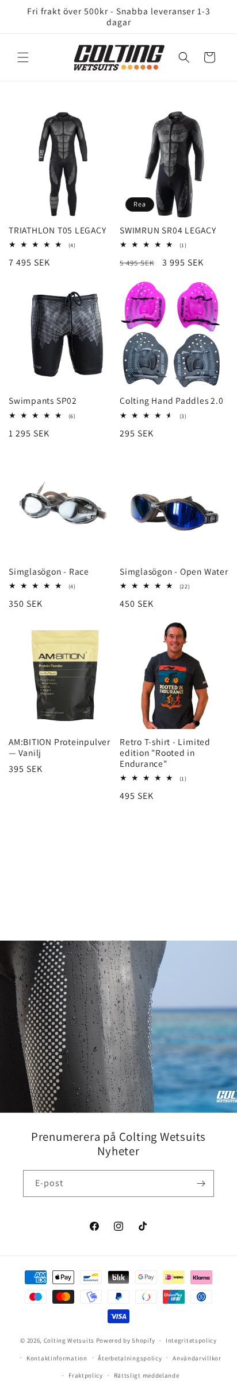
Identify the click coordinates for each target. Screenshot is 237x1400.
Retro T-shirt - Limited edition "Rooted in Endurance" (165, 752)
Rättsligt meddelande (146, 1375)
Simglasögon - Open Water (174, 571)
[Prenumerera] (200, 1183)
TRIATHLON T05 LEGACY (57, 230)
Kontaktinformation (56, 1358)
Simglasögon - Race (49, 571)
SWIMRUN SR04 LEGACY (168, 230)
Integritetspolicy (191, 1340)
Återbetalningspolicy (130, 1358)
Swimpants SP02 (43, 400)
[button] (23, 57)
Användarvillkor (197, 1358)
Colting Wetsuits (69, 1340)
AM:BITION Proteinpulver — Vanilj (59, 747)
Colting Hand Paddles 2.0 (172, 400)
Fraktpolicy (85, 1375)
